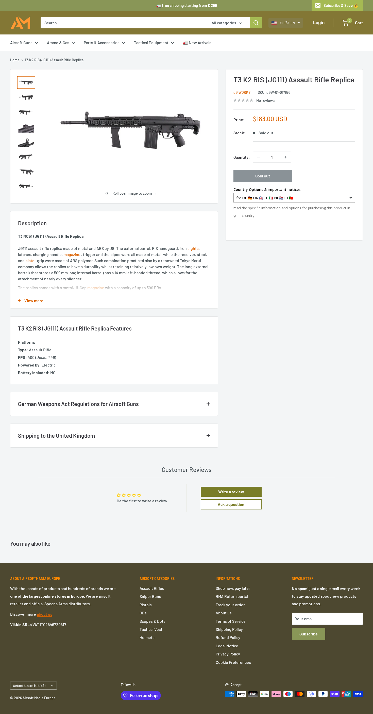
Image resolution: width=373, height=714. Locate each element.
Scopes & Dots (152, 621)
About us (224, 612)
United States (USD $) (29, 685)
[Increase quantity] (285, 157)
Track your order (230, 604)
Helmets (147, 637)
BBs (143, 612)
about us (44, 614)
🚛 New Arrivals (197, 42)
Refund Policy (228, 637)
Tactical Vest (151, 629)
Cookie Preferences (233, 662)
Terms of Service (231, 621)
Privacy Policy (228, 653)
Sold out (262, 175)
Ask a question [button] (231, 504)
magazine (72, 254)
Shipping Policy (229, 629)
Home (15, 60)
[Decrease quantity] (258, 157)
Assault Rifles (152, 588)
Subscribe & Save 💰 (341, 5)
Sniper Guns (150, 596)
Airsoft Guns (21, 42)
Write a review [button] (231, 491)
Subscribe (308, 633)
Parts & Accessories (102, 42)
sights (193, 248)
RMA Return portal (232, 596)
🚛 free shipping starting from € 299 (186, 5)
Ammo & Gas (58, 42)
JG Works (241, 92)
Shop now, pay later (233, 588)
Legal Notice (227, 645)
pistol (30, 260)
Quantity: (241, 157)
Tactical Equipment (151, 42)
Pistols (146, 604)
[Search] (256, 22)
